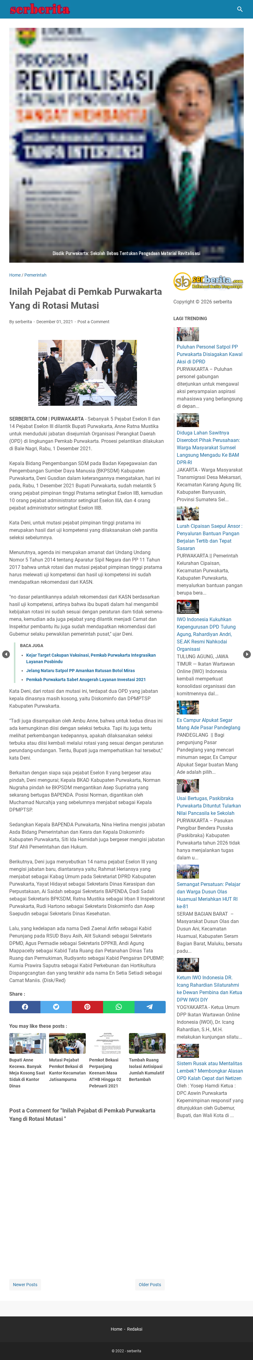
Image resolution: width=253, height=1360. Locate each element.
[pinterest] (87, 1007)
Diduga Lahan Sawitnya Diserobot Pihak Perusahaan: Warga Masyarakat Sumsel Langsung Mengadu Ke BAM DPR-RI (208, 447)
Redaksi (134, 1329)
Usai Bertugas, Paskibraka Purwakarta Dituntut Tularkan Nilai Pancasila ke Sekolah (209, 805)
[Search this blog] (240, 9)
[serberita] (40, 9)
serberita (134, 1351)
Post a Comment (93, 321)
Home (116, 1329)
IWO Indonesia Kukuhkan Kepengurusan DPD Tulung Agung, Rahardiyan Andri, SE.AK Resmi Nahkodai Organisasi (206, 634)
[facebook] (24, 1007)
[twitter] (56, 1007)
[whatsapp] (118, 1007)
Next (247, 654)
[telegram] (150, 1007)
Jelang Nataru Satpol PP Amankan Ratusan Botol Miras (80, 670)
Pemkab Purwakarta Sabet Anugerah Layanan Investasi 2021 (86, 679)
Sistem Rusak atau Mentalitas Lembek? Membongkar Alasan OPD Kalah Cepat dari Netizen (210, 1071)
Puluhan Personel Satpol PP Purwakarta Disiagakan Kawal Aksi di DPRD (210, 354)
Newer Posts (25, 1284)
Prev (6, 654)
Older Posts (150, 1284)
